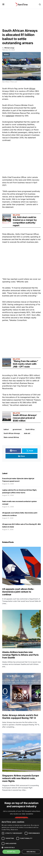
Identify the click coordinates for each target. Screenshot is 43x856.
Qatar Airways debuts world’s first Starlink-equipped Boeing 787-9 (20, 716)
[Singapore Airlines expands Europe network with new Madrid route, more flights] (21, 752)
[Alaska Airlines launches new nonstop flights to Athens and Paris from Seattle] (21, 629)
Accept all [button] (11, 852)
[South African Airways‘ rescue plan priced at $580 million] (6, 416)
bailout (6, 429)
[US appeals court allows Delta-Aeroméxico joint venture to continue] (21, 566)
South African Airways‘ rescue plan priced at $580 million (25, 418)
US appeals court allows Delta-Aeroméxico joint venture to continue (18, 592)
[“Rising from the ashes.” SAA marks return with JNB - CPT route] (6, 362)
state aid (27, 433)
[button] (3, 4)
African (32, 88)
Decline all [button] (31, 852)
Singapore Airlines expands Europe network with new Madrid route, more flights (20, 778)
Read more (14, 829)
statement (10, 116)
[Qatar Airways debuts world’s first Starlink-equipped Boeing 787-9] (21, 692)
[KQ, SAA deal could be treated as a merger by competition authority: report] (6, 218)
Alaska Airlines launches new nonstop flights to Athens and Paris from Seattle (20, 655)
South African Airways (12, 433)
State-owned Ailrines (11, 437)
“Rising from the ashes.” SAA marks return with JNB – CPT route (25, 364)
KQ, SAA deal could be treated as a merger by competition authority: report (25, 221)
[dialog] (21, 837)
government (17, 429)
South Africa (30, 429)
